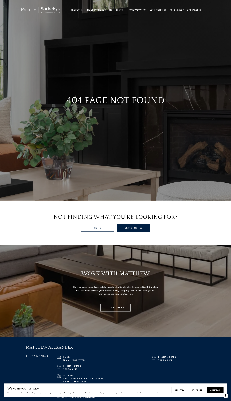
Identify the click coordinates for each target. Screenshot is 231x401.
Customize (197, 390)
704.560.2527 (165, 360)
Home (97, 228)
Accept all (215, 390)
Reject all (179, 390)
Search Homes (133, 228)
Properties (77, 10)
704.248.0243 (70, 369)
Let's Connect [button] (115, 307)
